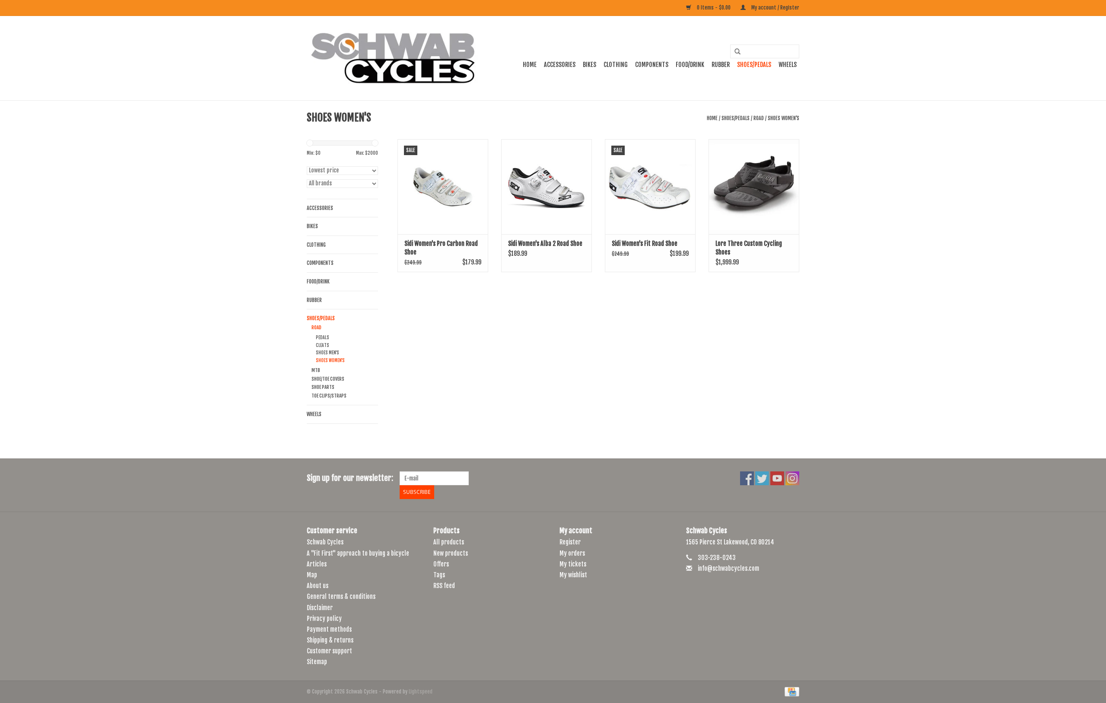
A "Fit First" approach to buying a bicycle (358, 553)
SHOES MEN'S (327, 352)
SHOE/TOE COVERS (327, 379)
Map (312, 575)
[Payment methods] (790, 691)
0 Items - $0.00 (714, 7)
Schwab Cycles (325, 542)
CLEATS (322, 345)
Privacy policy (324, 618)
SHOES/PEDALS (754, 64)
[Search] (734, 52)
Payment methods (329, 629)
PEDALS (322, 337)
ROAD (758, 118)
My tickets (572, 564)
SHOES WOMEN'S (783, 118)
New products (450, 553)
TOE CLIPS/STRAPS (328, 396)
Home (530, 64)
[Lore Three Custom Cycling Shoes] (754, 186)
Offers (441, 564)
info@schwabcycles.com (728, 568)
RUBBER (721, 64)
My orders (572, 553)
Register (570, 542)
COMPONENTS (651, 64)
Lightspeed (420, 691)
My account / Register (774, 7)
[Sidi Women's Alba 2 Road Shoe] (546, 186)
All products (448, 542)
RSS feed (444, 585)
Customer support (329, 651)
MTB (315, 370)
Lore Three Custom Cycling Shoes (748, 248)
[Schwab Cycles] (393, 58)
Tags (439, 575)
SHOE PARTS (322, 387)
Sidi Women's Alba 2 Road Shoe (545, 243)
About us (317, 585)
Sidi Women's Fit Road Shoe (644, 243)
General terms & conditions (341, 596)
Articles (317, 564)
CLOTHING (616, 64)
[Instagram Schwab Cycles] (792, 478)
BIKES (589, 64)
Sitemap (317, 661)
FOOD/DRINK (690, 64)
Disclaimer (320, 607)
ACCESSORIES (559, 64)
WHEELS (788, 64)
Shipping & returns (330, 640)
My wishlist (573, 575)
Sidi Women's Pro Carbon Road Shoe (441, 248)
